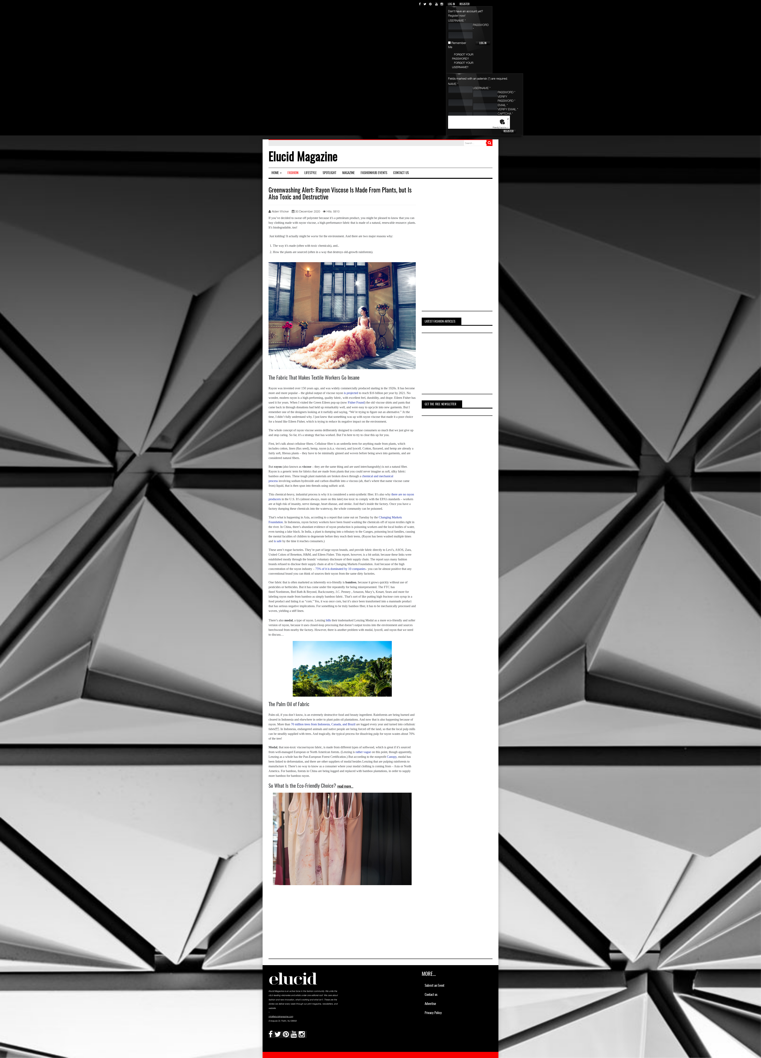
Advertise (430, 1004)
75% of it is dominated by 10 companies (340, 568)
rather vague (363, 752)
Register (508, 131)
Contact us (401, 173)
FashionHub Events (374, 173)
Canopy (392, 756)
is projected (351, 393)
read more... (345, 787)
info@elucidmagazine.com (281, 1016)
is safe (278, 541)
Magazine (348, 173)
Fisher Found (356, 402)
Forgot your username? (462, 65)
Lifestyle (310, 173)
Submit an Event (434, 985)
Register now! (457, 15)
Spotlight (329, 173)
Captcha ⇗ (501, 127)
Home (276, 173)
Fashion (293, 173)
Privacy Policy (433, 1013)
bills (328, 620)
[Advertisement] (456, 246)
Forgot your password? (462, 56)
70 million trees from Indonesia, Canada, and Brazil (323, 724)
